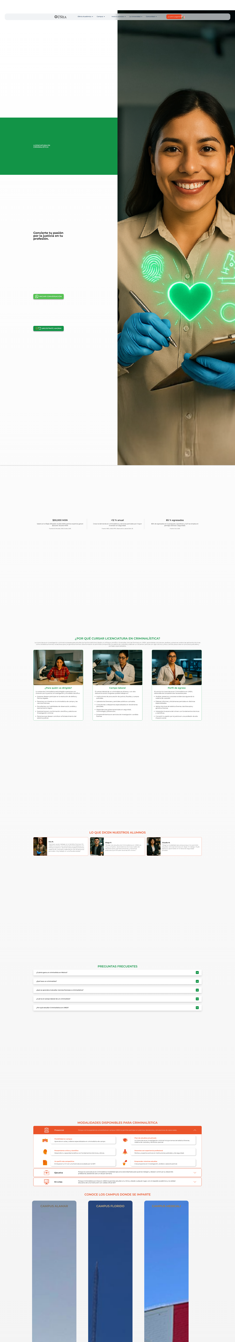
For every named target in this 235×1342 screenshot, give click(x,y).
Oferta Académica (85, 16)
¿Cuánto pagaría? (174, 16)
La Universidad (135, 16)
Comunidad (150, 16)
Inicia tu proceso (118, 16)
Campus (100, 16)
